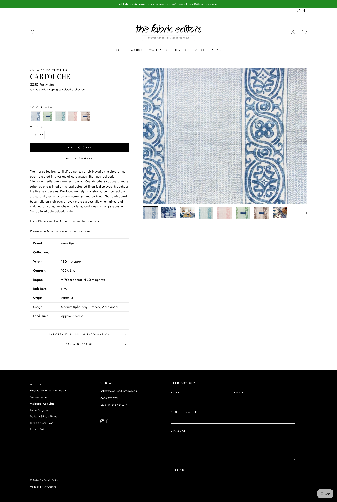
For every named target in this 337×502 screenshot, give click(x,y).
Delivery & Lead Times (43, 416)
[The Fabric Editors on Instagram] (102, 421)
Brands (180, 50)
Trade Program (39, 410)
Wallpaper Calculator (42, 403)
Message (178, 431)
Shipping (52, 89)
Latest (199, 50)
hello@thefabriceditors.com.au (118, 391)
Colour (41, 107)
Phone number (184, 412)
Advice (218, 50)
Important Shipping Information (79, 334)
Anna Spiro (69, 243)
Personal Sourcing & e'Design (48, 390)
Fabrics (135, 50)
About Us (35, 384)
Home (118, 50)
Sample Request (39, 397)
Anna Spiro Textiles (48, 70)
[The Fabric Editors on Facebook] (107, 421)
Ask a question (80, 344)
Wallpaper (158, 50)
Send (180, 470)
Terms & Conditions (41, 423)
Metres (36, 126)
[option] (168, 4)
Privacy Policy (38, 429)
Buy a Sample (79, 158)
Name (175, 392)
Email (239, 392)
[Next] (304, 212)
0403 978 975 (109, 398)
